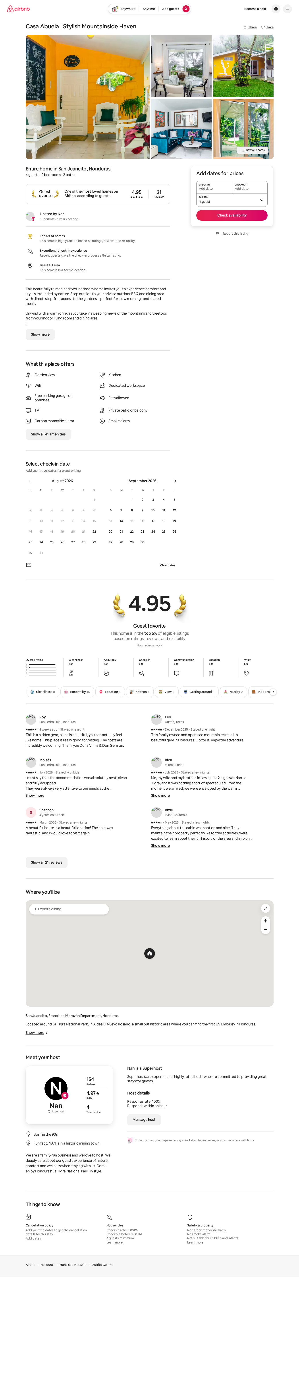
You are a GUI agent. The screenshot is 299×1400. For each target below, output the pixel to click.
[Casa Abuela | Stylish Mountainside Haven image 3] (181, 129)
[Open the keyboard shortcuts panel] (28, 565)
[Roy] (31, 719)
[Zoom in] (265, 920)
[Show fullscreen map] (265, 908)
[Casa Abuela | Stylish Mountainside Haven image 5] (243, 129)
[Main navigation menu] (287, 8)
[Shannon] (31, 812)
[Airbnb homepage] (18, 9)
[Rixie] (156, 812)
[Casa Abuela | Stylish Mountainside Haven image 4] (243, 66)
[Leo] (156, 719)
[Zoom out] (265, 929)
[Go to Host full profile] (69, 1095)
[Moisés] (31, 762)
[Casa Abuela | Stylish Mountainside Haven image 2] (181, 66)
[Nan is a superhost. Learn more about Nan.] (30, 216)
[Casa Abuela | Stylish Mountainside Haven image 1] (88, 97)
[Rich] (156, 762)
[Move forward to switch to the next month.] (175, 481)
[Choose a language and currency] (276, 8)
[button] (94, 500)
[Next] (273, 691)
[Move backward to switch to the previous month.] (30, 481)
